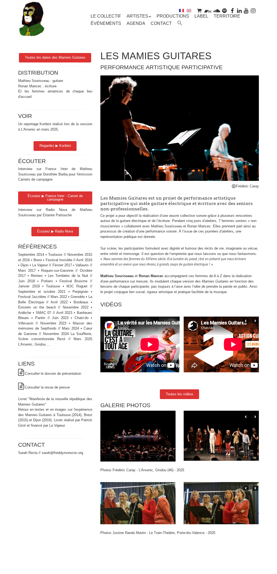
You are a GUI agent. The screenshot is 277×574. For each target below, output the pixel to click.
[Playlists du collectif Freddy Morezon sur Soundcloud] (216, 10)
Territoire (227, 16)
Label (201, 16)
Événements (106, 23)
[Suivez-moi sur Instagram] (253, 10)
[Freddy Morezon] (31, 29)
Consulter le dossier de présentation (53, 373)
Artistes (137, 16)
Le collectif (106, 16)
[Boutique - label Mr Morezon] (199, 10)
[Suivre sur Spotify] (224, 10)
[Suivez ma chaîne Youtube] (246, 10)
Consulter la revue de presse (47, 387)
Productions (173, 16)
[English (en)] (188, 10)
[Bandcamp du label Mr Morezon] (208, 10)
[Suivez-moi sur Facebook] (232, 10)
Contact (161, 23)
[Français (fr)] (181, 10)
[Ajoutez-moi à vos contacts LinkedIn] (239, 10)
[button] (180, 23)
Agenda (136, 23)
